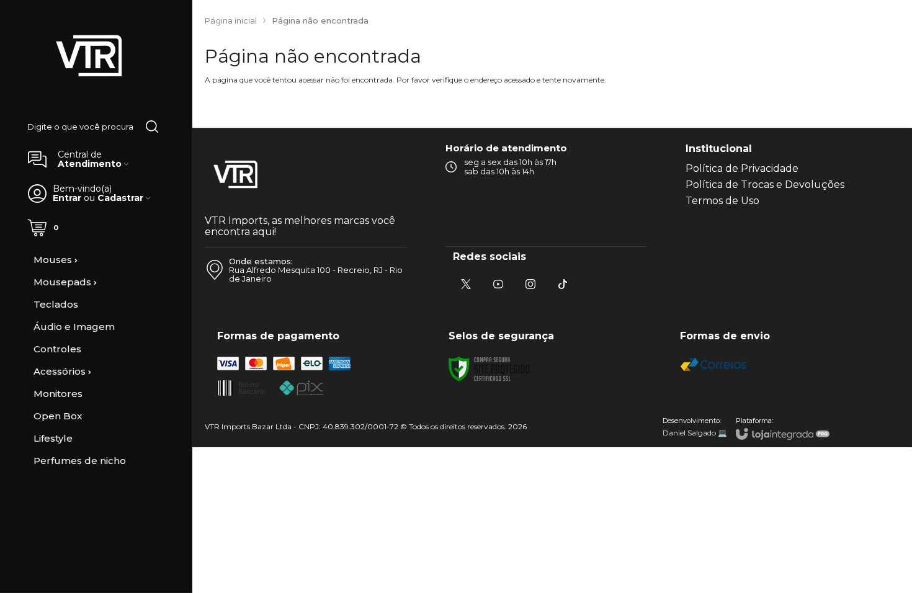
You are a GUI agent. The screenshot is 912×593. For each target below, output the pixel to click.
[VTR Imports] (89, 56)
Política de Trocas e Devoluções (765, 184)
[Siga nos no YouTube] (498, 284)
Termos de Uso (722, 201)
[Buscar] (152, 126)
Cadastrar (120, 198)
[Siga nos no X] (466, 284)
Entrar (67, 198)
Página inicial (231, 20)
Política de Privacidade (742, 168)
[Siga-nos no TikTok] (563, 284)
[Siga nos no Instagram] (530, 284)
